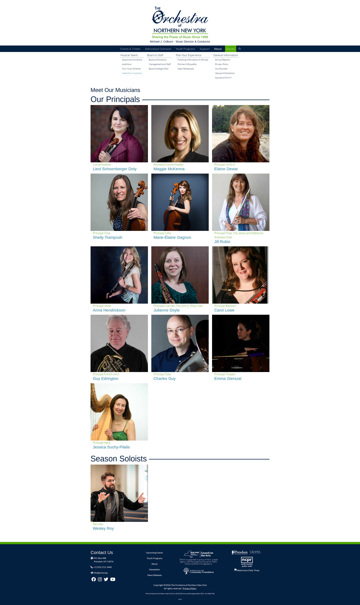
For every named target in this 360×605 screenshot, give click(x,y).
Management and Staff (160, 64)
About (218, 48)
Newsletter (154, 569)
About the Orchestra (132, 59)
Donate (230, 48)
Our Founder (221, 68)
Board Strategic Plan (158, 68)
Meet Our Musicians (132, 73)
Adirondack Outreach (158, 48)
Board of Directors (158, 59)
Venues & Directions (225, 73)
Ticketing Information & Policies (192, 59)
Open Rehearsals (185, 68)
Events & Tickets (130, 48)
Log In (180, 599)
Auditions (126, 64)
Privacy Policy (222, 64)
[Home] (180, 23)
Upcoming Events (154, 552)
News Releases (154, 575)
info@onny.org (100, 572)
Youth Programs (185, 48)
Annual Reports (222, 59)
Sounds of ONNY (223, 77)
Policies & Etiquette (186, 64)
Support (205, 48)
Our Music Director (131, 68)
